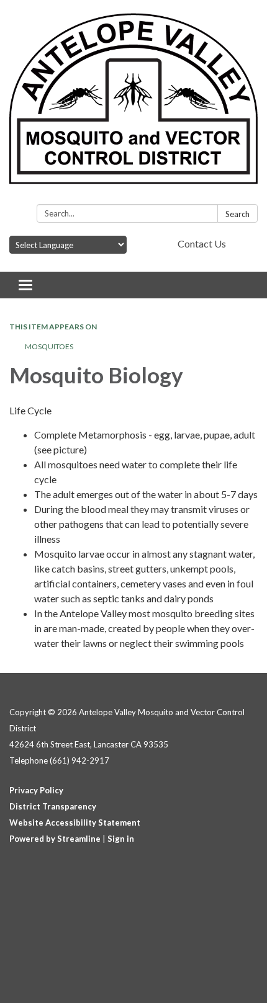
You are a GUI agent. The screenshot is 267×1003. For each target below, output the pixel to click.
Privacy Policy (36, 790)
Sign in (120, 839)
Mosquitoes (49, 346)
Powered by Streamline (55, 839)
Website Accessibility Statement (74, 822)
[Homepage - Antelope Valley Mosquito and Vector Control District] (133, 104)
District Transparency (52, 806)
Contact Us (202, 243)
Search (237, 214)
